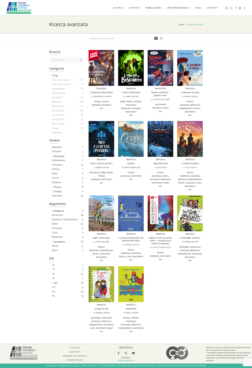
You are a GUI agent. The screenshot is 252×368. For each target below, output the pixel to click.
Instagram (244, 8)
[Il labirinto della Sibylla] (101, 68)
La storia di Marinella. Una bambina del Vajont (131, 239)
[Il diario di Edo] (101, 284)
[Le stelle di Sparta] (190, 139)
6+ (53, 265)
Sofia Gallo (162, 167)
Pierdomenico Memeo (103, 96)
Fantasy (56, 169)
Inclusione (57, 228)
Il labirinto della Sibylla (101, 92)
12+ (54, 291)
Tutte (55, 75)
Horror (55, 177)
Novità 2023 (58, 110)
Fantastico (57, 164)
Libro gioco (101, 88)
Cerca (80, 60)
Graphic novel (59, 93)
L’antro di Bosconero (131, 92)
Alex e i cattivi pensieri (101, 163)
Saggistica (57, 132)
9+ (53, 278)
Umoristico (57, 195)
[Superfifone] (131, 284)
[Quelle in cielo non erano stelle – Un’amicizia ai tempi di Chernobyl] (160, 213)
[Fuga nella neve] (160, 139)
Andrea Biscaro (132, 96)
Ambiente (59, 210)
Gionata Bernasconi (132, 167)
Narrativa (130, 88)
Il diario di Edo (101, 308)
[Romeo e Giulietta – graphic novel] (160, 68)
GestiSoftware (199, 365)
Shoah (55, 245)
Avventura (57, 215)
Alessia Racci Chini (162, 99)
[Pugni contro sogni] (101, 213)
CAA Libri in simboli (61, 84)
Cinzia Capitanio (102, 242)
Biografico (57, 147)
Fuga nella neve (160, 163)
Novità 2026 (58, 123)
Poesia (55, 128)
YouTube (240, 8)
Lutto (55, 232)
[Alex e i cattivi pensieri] (101, 139)
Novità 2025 (160, 88)
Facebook (236, 8)
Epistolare (59, 156)
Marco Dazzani (132, 313)
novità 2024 (58, 115)
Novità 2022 (58, 106)
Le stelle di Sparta (190, 163)
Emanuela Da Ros (132, 245)
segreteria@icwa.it (126, 360)
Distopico (56, 151)
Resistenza (57, 236)
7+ (53, 269)
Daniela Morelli (191, 96)
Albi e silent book (61, 80)
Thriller (58, 191)
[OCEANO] (131, 139)
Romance (56, 182)
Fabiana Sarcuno (191, 242)
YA (53, 295)
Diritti (55, 223)
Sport (55, 250)
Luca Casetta (191, 167)
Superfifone (131, 308)
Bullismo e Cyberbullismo (65, 219)
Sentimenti (59, 241)
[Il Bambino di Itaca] (190, 68)
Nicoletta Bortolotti (162, 247)
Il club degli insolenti (190, 238)
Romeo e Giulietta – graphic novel (160, 94)
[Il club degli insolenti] (190, 213)
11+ (54, 287)
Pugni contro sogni (101, 238)
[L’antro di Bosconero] (131, 68)
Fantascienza (58, 160)
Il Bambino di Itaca (190, 92)
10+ (56, 283)
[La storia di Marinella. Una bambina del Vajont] (131, 213)
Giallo (55, 173)
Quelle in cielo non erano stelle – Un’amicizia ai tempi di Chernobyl (160, 241)
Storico (57, 187)
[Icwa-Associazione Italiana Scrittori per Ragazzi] (19, 8)
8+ (53, 273)
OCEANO (130, 163)
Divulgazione (58, 88)
